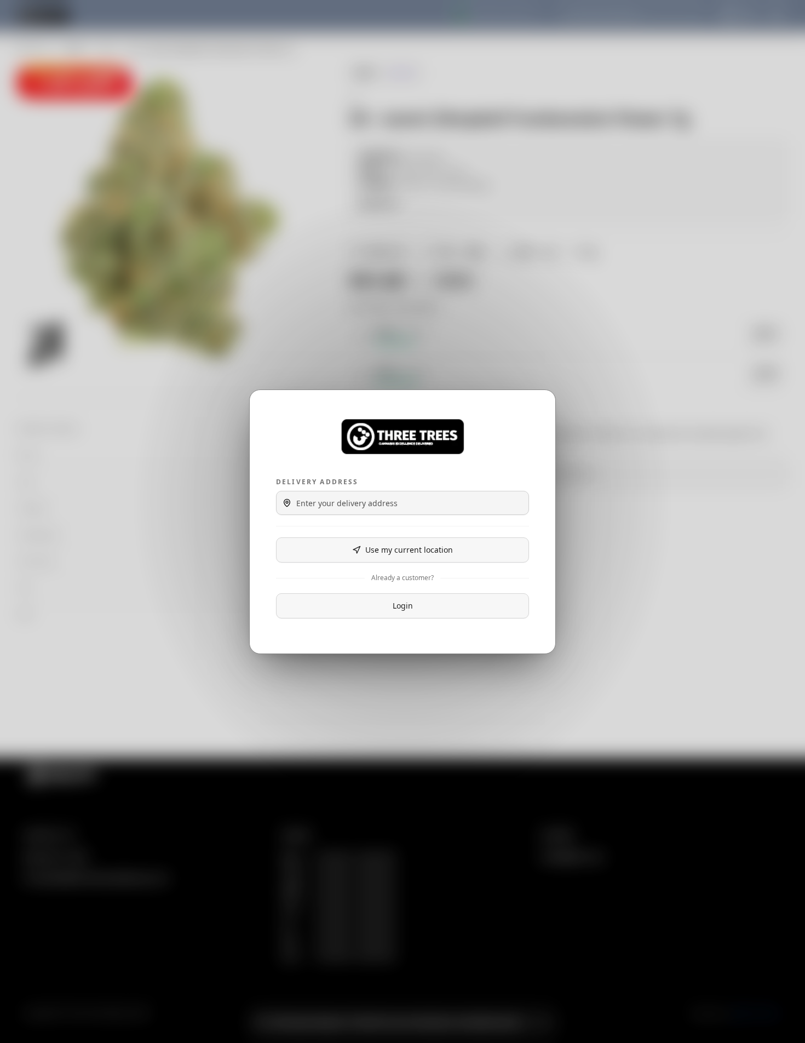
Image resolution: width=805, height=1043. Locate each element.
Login (403, 605)
